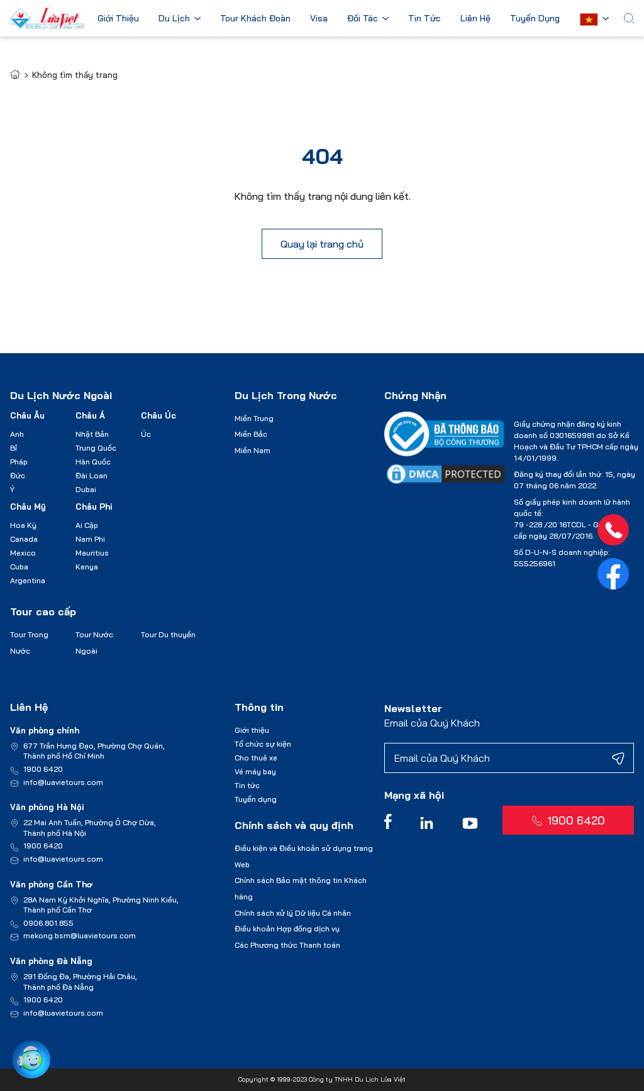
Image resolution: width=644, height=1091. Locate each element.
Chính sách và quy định (294, 825)
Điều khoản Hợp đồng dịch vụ (287, 928)
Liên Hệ (475, 19)
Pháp (19, 461)
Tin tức (247, 785)
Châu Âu (27, 415)
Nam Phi (90, 539)
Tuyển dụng (256, 799)
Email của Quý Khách (432, 722)
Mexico (23, 552)
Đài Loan (91, 475)
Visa (319, 19)
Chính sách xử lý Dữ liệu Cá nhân (293, 913)
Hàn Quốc (93, 461)
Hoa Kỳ (23, 525)
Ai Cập (86, 525)
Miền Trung (254, 418)
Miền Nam (252, 450)
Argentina (27, 580)
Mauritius (92, 552)
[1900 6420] (613, 530)
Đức (17, 475)
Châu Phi (94, 507)
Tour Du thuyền (168, 634)
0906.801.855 (48, 923)
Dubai (85, 489)
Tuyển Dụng (535, 19)
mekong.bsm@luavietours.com (79, 935)
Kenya (86, 566)
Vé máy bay (255, 771)
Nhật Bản (92, 434)
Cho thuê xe (256, 757)
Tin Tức (424, 19)
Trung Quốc (95, 447)
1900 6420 (43, 769)
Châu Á (90, 415)
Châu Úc (158, 415)
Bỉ (13, 447)
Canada (24, 539)
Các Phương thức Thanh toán (287, 945)
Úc (146, 434)
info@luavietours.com (63, 782)
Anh (17, 434)
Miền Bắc (251, 434)
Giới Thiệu (118, 19)
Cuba (19, 566)
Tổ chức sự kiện (263, 743)
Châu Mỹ (28, 507)
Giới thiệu (252, 730)
